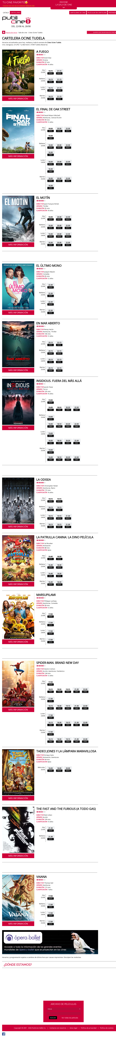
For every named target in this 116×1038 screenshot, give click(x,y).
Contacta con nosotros (58, 1028)
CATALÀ (6, 13)
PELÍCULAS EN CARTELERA (96, 13)
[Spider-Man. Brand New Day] (18, 706)
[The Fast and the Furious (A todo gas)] (18, 852)
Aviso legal (73, 1028)
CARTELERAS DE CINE (77, 13)
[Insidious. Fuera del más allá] (18, 424)
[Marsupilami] (18, 638)
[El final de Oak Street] (18, 153)
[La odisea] (18, 523)
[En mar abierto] (18, 367)
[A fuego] (18, 95)
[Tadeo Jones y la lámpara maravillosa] (18, 795)
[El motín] (18, 241)
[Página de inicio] (16, 20)
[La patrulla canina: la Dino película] (18, 581)
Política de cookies (106, 1028)
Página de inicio (11, 33)
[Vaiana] (18, 920)
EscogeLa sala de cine (64, 3)
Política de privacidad (88, 1028)
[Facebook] (4, 1036)
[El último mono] (18, 309)
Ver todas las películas (70, 1018)
